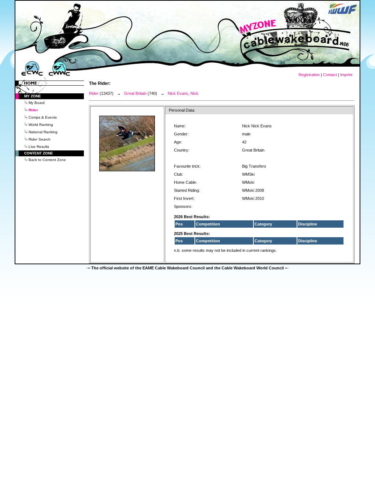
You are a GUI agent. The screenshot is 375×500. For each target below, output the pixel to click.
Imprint (346, 74)
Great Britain (135, 93)
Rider (94, 93)
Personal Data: (182, 110)
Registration (309, 74)
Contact (330, 74)
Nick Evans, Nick (183, 93)
